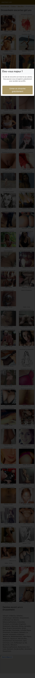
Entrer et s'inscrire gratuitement (17, 89)
